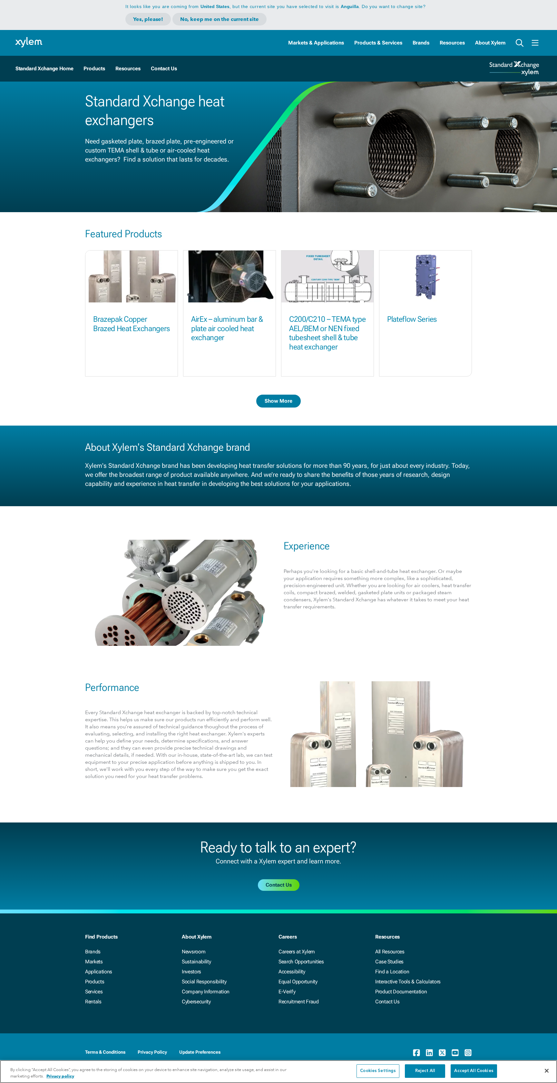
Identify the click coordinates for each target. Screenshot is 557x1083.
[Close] (547, 1071)
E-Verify (286, 992)
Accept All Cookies (473, 1071)
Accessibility (291, 972)
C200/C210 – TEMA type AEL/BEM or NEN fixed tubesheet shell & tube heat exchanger (327, 333)
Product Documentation (401, 992)
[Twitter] (442, 1053)
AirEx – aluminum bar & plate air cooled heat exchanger (227, 328)
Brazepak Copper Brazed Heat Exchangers (131, 324)
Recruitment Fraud (298, 1002)
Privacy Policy (152, 1052)
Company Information (206, 992)
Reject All (425, 1071)
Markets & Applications (316, 43)
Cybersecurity (196, 1002)
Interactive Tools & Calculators (408, 982)
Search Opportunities (301, 962)
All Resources (390, 952)
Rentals (93, 1002)
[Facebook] (416, 1053)
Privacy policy (60, 1076)
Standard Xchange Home (44, 68)
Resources (452, 43)
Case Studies (389, 962)
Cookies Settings (378, 1071)
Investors (191, 972)
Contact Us (387, 1002)
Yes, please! (148, 19)
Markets (94, 962)
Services (94, 992)
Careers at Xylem (296, 952)
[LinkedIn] (429, 1053)
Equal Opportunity (298, 982)
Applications (98, 972)
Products (94, 982)
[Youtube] (455, 1053)
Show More (278, 401)
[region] (278, 1071)
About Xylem (490, 43)
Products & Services (378, 43)
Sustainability (196, 962)
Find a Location (392, 972)
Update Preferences (199, 1052)
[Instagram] (468, 1053)
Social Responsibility (204, 982)
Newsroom (193, 952)
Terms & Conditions (105, 1052)
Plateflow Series (412, 319)
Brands (421, 43)
